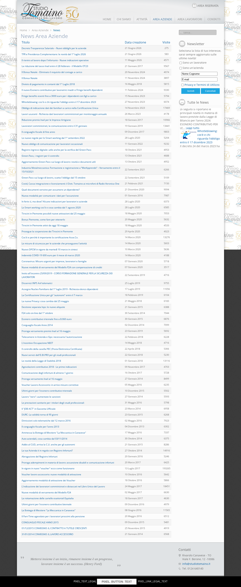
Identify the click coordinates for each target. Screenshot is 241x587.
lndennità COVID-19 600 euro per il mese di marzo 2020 (51, 255)
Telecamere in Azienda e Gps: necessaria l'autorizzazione (52, 337)
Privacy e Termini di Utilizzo (202, 85)
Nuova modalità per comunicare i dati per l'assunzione (50, 195)
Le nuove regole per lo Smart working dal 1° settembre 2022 (53, 138)
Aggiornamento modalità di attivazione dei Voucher (48, 480)
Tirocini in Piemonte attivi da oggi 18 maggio (45, 225)
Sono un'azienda (193, 68)
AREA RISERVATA (208, 6)
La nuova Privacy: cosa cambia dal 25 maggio (45, 301)
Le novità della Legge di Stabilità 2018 (41, 360)
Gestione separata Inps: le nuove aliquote (43, 307)
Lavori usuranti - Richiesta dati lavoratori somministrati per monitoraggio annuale (64, 113)
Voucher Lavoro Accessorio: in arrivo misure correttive (50, 384)
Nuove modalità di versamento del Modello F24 (46, 492)
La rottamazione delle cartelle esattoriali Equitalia (48, 498)
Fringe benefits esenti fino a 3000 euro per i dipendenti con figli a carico (59, 96)
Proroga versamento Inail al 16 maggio (42, 378)
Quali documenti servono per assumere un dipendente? (51, 189)
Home (23, 30)
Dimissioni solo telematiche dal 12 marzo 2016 (46, 420)
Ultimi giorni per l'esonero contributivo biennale (47, 504)
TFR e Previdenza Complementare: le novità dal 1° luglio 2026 (54, 54)
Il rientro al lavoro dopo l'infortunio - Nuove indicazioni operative (55, 60)
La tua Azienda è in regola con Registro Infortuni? (47, 450)
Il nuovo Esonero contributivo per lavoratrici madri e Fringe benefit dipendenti (62, 90)
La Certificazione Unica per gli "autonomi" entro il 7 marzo (52, 295)
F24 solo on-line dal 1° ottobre (37, 313)
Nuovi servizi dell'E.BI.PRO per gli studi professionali (49, 354)
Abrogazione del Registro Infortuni (39, 456)
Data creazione (135, 42)
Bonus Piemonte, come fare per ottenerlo (43, 219)
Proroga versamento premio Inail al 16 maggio (46, 331)
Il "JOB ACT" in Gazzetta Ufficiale (39, 408)
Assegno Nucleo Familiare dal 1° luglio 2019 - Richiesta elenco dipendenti (60, 289)
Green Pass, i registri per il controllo (40, 155)
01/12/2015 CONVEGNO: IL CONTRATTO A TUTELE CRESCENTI (54, 528)
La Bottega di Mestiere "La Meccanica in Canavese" (49, 510)
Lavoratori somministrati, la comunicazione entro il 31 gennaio (54, 126)
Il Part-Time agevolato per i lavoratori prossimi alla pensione (53, 516)
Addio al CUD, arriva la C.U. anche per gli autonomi (48, 444)
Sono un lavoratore (194, 62)
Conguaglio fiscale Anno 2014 (37, 325)
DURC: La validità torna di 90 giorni (40, 414)
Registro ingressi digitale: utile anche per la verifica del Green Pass (56, 149)
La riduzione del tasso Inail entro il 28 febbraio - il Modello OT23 (55, 66)
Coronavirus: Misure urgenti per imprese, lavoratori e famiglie (54, 261)
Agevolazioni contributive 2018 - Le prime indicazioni (49, 366)
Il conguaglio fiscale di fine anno (38, 132)
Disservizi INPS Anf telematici (37, 283)
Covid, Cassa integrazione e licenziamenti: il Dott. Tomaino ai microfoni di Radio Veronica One (70, 183)
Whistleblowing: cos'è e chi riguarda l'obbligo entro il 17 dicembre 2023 (59, 102)
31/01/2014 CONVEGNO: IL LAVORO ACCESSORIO (47, 534)
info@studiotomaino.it (196, 564)
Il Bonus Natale (29, 78)
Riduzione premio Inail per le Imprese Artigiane (46, 120)
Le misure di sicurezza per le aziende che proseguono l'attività (54, 243)
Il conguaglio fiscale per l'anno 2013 (40, 426)
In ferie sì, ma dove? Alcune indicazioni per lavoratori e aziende (54, 201)
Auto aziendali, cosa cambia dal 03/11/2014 (44, 438)
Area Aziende (40, 30)
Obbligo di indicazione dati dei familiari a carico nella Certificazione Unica (60, 108)
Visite (166, 42)
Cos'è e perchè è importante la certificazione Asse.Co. (50, 237)
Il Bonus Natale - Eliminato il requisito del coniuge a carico (52, 72)
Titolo (26, 42)
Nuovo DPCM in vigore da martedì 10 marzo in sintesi (50, 249)
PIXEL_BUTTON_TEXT (117, 581)
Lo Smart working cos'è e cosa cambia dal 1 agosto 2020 (51, 207)
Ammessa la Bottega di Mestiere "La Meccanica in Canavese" (54, 432)
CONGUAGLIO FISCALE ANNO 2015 (40, 522)
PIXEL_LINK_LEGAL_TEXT (153, 581)
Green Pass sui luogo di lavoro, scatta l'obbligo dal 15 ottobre (53, 177)
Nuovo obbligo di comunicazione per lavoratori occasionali (52, 143)
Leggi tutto (192, 114)
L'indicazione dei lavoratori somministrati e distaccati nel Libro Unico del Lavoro (63, 486)
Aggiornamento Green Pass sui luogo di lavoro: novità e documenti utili (59, 161)
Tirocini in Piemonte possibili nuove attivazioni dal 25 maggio (53, 213)
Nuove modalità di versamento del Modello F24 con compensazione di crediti (62, 267)
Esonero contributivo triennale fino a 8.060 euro (47, 319)
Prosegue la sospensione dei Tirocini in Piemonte (47, 231)
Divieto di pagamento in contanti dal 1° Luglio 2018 (48, 84)
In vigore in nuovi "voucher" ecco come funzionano (48, 468)
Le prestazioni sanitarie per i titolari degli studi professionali (53, 402)
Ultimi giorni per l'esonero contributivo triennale (47, 390)
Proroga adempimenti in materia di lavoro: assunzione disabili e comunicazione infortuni (68, 462)
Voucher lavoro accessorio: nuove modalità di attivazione (51, 474)
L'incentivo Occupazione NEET (37, 343)
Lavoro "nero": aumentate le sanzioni (41, 396)
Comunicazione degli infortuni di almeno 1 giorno (47, 372)
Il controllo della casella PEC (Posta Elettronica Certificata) (52, 349)
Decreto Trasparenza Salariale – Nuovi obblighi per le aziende (54, 48)
